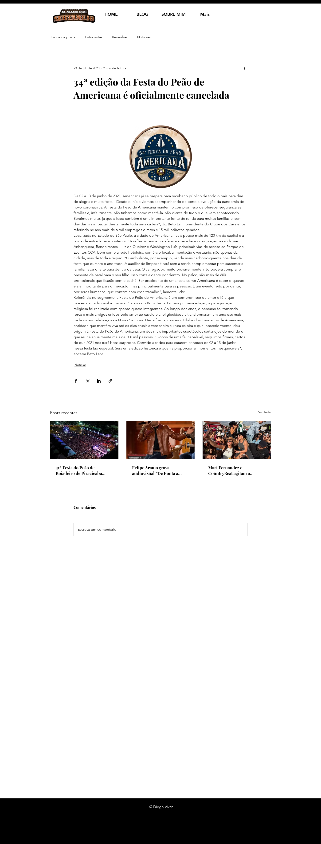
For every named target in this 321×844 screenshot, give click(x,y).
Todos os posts (62, 37)
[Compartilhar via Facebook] (76, 381)
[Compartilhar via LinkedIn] (99, 381)
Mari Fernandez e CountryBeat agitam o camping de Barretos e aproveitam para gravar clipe (236, 470)
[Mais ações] (244, 68)
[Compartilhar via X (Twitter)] (87, 381)
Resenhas (120, 37)
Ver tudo (264, 412)
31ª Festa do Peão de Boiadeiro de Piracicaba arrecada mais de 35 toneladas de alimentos (79, 470)
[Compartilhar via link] (110, 381)
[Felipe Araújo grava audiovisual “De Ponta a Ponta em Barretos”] (160, 440)
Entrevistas (93, 37)
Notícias (144, 37)
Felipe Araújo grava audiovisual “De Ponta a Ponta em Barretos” (155, 470)
